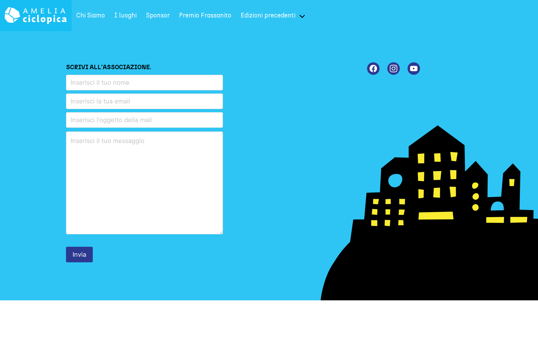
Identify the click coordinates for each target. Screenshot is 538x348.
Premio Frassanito (205, 15)
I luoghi (125, 15)
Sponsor (158, 15)
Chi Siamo (90, 15)
